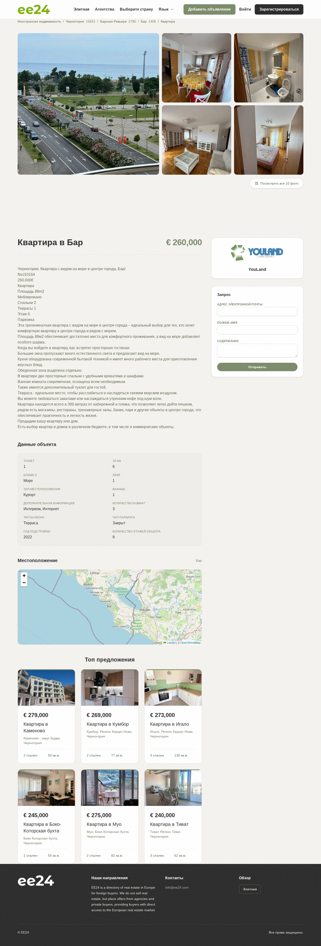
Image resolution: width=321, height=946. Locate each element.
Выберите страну (136, 9)
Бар (144, 21)
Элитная (81, 9)
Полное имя (227, 322)
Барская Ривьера (113, 21)
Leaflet (171, 642)
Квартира (168, 21)
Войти (245, 9)
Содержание (228, 341)
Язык (163, 9)
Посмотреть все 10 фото (279, 183)
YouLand (257, 269)
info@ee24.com (177, 887)
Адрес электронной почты (239, 304)
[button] (23, 575)
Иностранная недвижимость (39, 21)
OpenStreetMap (190, 642)
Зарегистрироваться (279, 9)
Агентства (104, 9)
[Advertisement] (159, 215)
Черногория (75, 21)
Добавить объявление (209, 9)
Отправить (257, 367)
